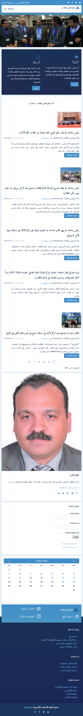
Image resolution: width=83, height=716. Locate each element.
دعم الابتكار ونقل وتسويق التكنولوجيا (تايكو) (59, 640)
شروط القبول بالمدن (68, 670)
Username (74, 513)
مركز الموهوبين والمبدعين (66, 643)
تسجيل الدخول (7, 2)
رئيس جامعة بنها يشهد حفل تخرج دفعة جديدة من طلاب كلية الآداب (49, 132)
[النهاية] (29, 362)
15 (20, 577)
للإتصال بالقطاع (27, 609)
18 (63, 582)
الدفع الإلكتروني (70, 690)
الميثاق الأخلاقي (71, 697)
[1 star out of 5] (23, 138)
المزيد (74, 84)
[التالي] (34, 362)
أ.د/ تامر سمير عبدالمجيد (69, 487)
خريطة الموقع (67, 616)
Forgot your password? (69, 544)
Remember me (72, 532)
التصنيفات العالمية (27, 616)
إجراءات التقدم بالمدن (68, 667)
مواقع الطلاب (71, 694)
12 (52, 577)
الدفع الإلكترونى (23, 2)
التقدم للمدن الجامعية (68, 663)
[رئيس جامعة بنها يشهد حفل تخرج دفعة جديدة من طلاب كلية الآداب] (43, 120)
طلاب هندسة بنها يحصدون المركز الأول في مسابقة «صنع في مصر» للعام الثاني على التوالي (42, 333)
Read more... (71, 155)
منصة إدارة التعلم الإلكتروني (66, 687)
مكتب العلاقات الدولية (68, 646)
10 (74, 577)
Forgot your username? (69, 547)
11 (63, 577)
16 (9, 577)
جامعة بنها (73, 636)
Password (74, 523)
